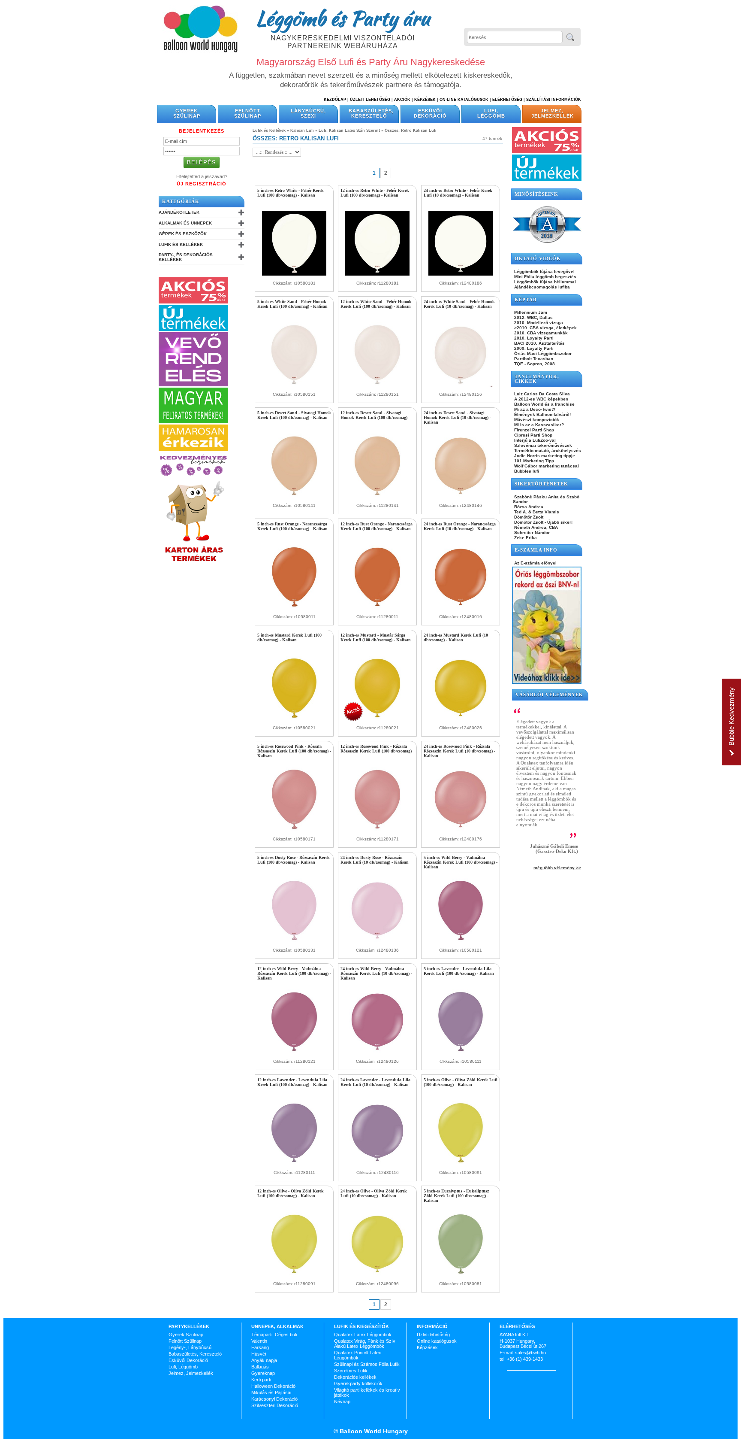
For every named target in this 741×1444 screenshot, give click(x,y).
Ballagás (260, 1366)
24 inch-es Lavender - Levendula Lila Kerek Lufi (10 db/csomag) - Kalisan (375, 1082)
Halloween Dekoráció (273, 1386)
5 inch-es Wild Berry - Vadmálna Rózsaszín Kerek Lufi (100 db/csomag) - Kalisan (460, 862)
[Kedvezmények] (193, 476)
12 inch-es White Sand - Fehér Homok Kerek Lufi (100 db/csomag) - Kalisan (376, 304)
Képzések (425, 99)
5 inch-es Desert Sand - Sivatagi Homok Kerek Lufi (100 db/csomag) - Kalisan (294, 415)
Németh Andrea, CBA (535, 527)
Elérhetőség (507, 99)
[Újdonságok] (193, 329)
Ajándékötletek (179, 212)
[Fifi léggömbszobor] (546, 682)
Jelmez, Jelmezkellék (552, 113)
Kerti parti (261, 1379)
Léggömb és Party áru (343, 18)
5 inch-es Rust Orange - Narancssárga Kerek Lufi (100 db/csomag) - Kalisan (292, 526)
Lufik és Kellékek (181, 244)
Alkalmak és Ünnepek (185, 223)
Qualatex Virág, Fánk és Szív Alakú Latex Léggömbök (364, 1343)
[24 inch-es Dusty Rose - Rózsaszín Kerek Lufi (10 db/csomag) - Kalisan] (377, 941)
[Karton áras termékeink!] (194, 562)
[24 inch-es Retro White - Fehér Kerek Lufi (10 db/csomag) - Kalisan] (460, 274)
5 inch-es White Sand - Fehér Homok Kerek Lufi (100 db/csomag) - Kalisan (292, 304)
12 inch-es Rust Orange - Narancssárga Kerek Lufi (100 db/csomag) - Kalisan (376, 526)
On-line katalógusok (464, 99)
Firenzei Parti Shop (533, 430)
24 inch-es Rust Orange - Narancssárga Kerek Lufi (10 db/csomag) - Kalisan (460, 526)
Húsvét (258, 1353)
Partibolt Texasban (533, 358)
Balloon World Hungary (373, 1431)
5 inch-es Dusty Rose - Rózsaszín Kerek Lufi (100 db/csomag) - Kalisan (293, 860)
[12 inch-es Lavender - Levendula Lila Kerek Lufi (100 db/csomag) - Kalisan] (294, 1163)
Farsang (260, 1347)
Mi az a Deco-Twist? (534, 409)
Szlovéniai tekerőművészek (542, 445)
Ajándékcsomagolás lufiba (541, 287)
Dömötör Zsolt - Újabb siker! (542, 522)
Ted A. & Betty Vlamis (536, 512)
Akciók (402, 99)
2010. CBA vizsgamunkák (540, 333)
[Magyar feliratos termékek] (193, 422)
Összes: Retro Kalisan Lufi (411, 130)
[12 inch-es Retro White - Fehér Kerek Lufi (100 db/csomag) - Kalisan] (377, 274)
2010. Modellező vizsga (538, 322)
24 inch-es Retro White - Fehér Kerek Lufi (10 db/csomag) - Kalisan (458, 192)
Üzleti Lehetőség (370, 99)
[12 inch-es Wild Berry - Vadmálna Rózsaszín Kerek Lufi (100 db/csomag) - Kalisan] (294, 1052)
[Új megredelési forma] (193, 385)
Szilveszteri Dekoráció (274, 1405)
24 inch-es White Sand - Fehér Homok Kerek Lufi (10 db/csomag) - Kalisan (459, 304)
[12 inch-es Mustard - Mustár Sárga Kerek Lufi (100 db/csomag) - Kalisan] (377, 719)
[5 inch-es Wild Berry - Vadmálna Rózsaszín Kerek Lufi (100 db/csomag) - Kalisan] (460, 941)
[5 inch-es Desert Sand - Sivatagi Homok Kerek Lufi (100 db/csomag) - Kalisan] (294, 496)
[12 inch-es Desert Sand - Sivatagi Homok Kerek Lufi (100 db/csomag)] (377, 496)
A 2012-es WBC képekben (540, 399)
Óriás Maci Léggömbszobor (542, 353)
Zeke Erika (525, 537)
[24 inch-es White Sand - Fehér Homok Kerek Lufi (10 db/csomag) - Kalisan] (460, 385)
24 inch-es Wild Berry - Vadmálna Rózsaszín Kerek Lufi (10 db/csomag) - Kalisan (376, 973)
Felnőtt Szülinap (247, 113)
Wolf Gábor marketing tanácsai (546, 466)
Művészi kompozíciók (536, 419)
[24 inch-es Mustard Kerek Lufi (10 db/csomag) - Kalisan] (460, 719)
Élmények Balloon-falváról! (542, 414)
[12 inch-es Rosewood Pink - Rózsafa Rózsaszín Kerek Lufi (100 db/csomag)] (377, 830)
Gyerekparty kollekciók (358, 1383)
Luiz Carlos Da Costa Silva (541, 393)
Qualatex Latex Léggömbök (363, 1334)
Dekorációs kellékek (355, 1377)
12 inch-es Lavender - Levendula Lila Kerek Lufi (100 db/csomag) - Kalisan (292, 1082)
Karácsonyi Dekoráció (274, 1399)
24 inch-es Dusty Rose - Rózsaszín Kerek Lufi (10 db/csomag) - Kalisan (374, 860)
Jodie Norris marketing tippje (544, 455)
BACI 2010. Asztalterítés (539, 343)
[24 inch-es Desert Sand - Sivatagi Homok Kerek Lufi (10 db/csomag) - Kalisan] (460, 496)
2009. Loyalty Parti (533, 348)
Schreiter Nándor (531, 532)
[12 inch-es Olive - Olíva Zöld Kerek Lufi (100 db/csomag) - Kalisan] (294, 1274)
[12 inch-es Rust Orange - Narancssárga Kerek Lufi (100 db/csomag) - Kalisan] (377, 607)
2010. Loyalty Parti (533, 338)
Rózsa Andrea (528, 506)
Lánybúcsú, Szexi (308, 113)
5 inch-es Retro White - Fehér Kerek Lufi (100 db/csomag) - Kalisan (290, 192)
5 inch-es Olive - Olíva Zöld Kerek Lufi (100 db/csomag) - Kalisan (460, 1082)
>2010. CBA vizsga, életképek (545, 327)
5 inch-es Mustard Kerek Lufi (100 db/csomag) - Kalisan (289, 637)
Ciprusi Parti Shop (532, 435)
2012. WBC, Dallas (533, 317)
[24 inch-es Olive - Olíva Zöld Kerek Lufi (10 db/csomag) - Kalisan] (377, 1274)
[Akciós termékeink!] (193, 302)
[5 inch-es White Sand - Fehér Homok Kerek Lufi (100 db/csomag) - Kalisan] (294, 385)
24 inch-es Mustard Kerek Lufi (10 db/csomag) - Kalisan (456, 637)
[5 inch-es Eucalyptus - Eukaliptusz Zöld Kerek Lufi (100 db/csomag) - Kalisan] (460, 1274)
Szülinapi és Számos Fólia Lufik (367, 1364)
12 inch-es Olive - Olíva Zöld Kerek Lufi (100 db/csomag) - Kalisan (290, 1193)
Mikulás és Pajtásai (271, 1392)
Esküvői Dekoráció (430, 113)
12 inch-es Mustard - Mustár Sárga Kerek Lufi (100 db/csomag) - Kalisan (375, 637)
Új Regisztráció (201, 183)
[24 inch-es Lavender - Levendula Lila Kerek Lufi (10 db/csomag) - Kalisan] (377, 1163)
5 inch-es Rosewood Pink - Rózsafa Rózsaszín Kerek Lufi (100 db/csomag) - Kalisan (294, 751)
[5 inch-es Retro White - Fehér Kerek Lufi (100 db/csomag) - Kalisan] (294, 274)
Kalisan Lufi (302, 130)
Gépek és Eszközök (183, 233)
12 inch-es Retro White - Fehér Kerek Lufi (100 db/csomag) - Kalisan (374, 192)
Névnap (342, 1401)
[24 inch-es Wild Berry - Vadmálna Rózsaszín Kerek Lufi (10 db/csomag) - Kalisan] (377, 1052)
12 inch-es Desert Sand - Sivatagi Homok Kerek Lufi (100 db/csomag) (373, 415)
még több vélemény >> (557, 867)
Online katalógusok (437, 1341)
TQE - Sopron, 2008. (534, 363)
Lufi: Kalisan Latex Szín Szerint (349, 130)
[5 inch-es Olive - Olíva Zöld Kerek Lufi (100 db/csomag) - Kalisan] (460, 1163)
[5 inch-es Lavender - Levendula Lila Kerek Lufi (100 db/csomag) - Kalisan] (460, 1052)
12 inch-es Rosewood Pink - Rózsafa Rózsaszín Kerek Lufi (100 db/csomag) (376, 748)
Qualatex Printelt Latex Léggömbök (357, 1355)
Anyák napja (264, 1360)
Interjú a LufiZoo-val (534, 440)
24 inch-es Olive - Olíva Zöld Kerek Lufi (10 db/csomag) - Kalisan (373, 1193)
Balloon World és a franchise (544, 404)
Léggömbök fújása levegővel (544, 271)
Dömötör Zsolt (528, 517)
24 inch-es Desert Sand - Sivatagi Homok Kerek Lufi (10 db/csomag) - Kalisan (457, 417)
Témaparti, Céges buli (274, 1334)
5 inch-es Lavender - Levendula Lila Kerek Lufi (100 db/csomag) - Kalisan (459, 971)
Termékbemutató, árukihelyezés (547, 450)
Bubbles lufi (526, 471)
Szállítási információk (553, 99)
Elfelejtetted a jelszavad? (201, 176)
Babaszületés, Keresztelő (371, 113)
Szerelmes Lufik (350, 1370)
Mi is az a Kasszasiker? (538, 424)
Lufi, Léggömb (491, 113)
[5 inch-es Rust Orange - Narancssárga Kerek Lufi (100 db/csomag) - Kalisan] (294, 607)
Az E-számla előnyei (535, 563)
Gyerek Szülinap (186, 113)
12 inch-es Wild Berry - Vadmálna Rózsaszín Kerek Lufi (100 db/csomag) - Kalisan (294, 973)
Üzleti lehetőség (433, 1334)
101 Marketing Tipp (533, 460)
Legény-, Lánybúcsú (190, 1347)
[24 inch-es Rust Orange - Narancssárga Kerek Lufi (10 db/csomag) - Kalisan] (460, 607)
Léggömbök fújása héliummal (544, 281)
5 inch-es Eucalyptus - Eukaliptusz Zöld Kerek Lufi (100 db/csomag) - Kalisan (456, 1196)
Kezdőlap (335, 99)
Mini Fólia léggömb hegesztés (544, 276)
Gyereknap (263, 1373)
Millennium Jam (530, 312)
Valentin (259, 1341)
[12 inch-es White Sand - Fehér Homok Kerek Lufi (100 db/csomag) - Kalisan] (377, 385)
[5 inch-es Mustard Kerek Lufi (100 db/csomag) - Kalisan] (294, 719)
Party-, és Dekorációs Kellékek (186, 257)
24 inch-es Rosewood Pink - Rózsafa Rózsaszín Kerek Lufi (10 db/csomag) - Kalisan (459, 751)
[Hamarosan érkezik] (193, 449)
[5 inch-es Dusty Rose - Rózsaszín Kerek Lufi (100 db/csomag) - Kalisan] (294, 941)
